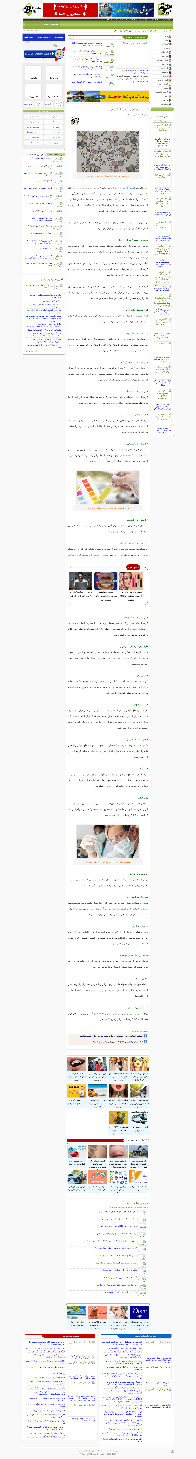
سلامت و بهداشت (166, 31)
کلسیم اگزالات (129, 187)
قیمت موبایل (55, 132)
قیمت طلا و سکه (54, 122)
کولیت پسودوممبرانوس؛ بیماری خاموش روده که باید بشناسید (162, 263)
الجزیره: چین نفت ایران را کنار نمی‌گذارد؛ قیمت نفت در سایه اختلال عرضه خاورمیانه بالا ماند (122, 1343)
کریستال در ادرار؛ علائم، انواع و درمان (127, 109)
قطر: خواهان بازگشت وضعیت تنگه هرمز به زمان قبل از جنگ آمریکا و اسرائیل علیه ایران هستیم (123, 1349)
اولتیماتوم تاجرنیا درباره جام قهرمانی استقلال (44, 330)
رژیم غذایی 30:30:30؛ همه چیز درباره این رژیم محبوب (116, 1233)
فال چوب (48, 104)
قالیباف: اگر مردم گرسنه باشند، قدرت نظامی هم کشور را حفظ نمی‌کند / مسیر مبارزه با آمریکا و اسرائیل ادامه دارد (123, 1422)
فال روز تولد (39, 104)
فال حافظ (54, 78)
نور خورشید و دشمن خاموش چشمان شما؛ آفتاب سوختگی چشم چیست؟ (86, 67)
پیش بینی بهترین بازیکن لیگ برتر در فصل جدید (47, 1388)
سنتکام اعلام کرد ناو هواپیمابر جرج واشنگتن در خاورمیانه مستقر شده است (158, 1407)
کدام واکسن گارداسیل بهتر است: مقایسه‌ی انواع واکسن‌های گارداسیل (38, 257)
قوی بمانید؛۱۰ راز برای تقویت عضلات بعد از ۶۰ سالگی (162, 383)
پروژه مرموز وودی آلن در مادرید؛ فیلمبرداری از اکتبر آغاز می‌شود (83, 1357)
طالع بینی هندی (59, 104)
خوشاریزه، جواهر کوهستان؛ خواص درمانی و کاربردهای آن (162, 406)
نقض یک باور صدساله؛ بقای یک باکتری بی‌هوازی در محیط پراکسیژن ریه (46, 340)
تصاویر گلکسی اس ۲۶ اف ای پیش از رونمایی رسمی (45, 1410)
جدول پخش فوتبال (32, 132)
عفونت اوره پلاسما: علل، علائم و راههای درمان (119, 1219)
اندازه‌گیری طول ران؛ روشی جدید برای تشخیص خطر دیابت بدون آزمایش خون (47, 1434)
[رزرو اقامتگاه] (108, 96)
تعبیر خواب (28, 104)
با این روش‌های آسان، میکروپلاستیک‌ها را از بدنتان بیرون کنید (162, 311)
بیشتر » (71, 38)
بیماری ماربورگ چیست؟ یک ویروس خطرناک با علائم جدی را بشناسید (110, 1241)
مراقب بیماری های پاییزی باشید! (40, 203)
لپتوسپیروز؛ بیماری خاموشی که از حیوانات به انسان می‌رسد (162, 238)
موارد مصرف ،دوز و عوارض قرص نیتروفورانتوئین (118, 1211)
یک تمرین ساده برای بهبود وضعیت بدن (37, 188)
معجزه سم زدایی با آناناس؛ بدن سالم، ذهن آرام (119, 1226)
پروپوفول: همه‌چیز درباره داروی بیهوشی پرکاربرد (162, 359)
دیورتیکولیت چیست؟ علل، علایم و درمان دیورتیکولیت (116, 1285)
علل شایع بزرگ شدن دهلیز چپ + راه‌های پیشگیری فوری (39, 242)
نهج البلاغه (35, 137)
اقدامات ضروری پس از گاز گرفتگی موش (86, 82)
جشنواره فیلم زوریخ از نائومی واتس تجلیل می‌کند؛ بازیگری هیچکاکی (81, 1377)
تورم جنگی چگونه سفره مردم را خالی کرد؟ (125, 1429)
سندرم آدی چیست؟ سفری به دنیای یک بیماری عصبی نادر (115, 1255)
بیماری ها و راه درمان (150, 31)
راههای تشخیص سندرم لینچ (41, 233)
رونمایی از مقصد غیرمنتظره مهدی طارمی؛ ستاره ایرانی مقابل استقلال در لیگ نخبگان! (46, 1393)
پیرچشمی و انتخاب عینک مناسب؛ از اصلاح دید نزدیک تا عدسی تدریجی (86, 44)
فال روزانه (33, 96)
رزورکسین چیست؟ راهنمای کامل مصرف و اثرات (162, 191)
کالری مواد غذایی (33, 127)
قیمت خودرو (55, 116)
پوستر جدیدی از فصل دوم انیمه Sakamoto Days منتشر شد (83, 1419)
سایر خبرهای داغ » (31, 351)
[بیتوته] (32, 16)
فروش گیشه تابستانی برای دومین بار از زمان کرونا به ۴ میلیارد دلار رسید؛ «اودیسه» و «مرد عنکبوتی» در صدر (81, 1398)
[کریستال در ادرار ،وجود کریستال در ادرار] (108, 151)
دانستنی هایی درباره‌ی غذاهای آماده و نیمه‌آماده (119, 1270)
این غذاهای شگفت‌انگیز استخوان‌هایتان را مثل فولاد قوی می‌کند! (162, 288)
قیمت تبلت (56, 137)
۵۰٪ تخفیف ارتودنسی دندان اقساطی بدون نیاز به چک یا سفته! (117, 1042)
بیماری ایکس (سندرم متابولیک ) (40, 226)
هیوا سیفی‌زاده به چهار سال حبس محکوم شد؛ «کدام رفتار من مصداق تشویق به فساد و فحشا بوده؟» (45, 1349)
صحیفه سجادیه (34, 142)
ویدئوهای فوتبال (33, 122)
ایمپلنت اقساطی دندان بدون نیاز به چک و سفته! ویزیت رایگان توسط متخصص (111, 1036)
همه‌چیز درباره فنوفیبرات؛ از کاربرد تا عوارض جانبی (162, 430)
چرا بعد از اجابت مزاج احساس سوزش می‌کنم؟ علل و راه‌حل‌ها (162, 167)
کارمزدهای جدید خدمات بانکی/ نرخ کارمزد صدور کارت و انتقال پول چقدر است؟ (123, 1356)
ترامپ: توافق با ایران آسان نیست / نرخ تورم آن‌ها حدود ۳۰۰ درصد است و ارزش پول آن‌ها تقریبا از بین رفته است (122, 1414)
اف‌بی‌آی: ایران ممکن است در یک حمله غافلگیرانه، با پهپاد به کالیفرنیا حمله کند (46, 334)
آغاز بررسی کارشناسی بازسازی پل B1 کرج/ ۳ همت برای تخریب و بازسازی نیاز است (122, 1406)
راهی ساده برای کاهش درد (42, 211)
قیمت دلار (56, 127)
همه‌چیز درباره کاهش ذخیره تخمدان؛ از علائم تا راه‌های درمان (162, 335)
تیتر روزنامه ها (55, 142)
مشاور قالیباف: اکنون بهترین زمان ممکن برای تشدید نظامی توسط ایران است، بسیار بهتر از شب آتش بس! (43, 318)
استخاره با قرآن (54, 96)
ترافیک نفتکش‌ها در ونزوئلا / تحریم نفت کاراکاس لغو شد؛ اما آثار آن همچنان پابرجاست (43, 325)
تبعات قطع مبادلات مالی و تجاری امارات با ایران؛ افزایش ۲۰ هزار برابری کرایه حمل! (123, 1362)
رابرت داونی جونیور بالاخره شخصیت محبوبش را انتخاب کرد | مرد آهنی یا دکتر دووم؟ (47, 1343)
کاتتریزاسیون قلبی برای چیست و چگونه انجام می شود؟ (116, 1248)
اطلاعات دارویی (33, 116)
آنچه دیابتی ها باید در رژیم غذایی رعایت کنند (120, 1277)
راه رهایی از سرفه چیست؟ (42, 158)
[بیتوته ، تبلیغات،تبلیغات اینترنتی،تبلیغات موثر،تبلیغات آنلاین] (70, 10)
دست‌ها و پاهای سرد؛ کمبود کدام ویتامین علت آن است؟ (116, 1263)
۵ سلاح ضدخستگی (45, 181)
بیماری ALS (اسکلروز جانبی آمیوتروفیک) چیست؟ (41, 219)
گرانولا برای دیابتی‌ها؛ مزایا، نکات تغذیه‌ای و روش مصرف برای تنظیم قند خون (162, 142)
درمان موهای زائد (45, 248)
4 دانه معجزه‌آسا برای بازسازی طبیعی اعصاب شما (162, 214)
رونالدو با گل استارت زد (52, 301)
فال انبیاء (33, 78)
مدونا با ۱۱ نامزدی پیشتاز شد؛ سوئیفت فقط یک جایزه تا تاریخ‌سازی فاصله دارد (47, 1356)
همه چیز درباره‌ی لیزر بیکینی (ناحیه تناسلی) (120, 1292)
